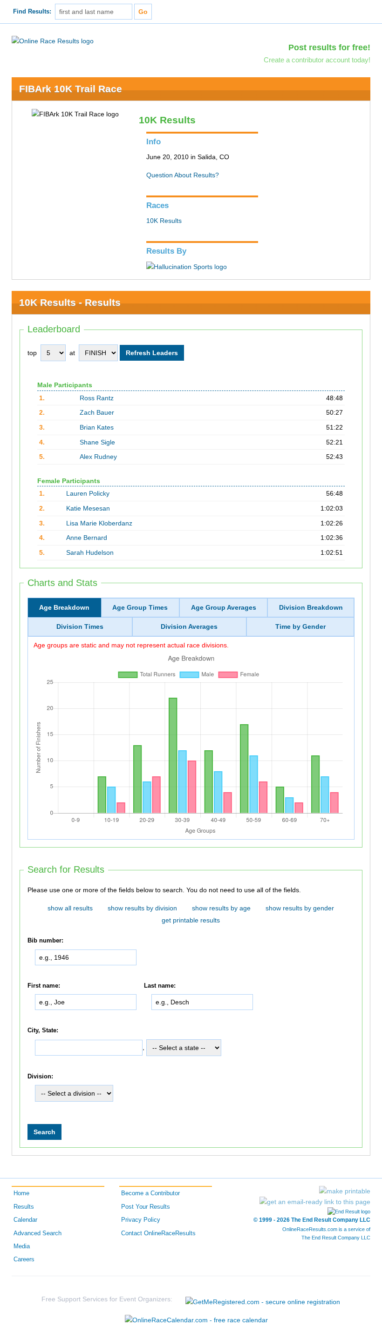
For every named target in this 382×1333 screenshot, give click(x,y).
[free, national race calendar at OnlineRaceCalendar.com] (196, 1320)
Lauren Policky (87, 493)
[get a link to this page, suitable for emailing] (314, 1201)
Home (21, 1193)
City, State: (42, 1030)
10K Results (164, 220)
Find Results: (32, 11)
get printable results (191, 920)
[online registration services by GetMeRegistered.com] (262, 1299)
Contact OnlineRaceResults (158, 1233)
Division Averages (189, 626)
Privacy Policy (140, 1220)
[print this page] (344, 1191)
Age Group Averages (223, 607)
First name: (43, 986)
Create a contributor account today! (317, 60)
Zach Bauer (97, 412)
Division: (40, 1076)
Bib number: (45, 940)
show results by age (221, 908)
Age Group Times (140, 607)
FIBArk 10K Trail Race (70, 88)
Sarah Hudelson (90, 552)
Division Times (79, 626)
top (32, 353)
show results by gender (300, 908)
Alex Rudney (98, 456)
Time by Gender (300, 626)
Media (22, 1246)
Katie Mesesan (88, 508)
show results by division (142, 908)
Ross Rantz (97, 398)
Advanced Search (37, 1233)
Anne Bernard (86, 537)
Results (24, 1207)
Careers (24, 1259)
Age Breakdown (64, 607)
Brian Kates (97, 427)
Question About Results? (182, 175)
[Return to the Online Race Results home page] (53, 40)
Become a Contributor (150, 1193)
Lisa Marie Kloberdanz (99, 523)
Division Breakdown (311, 607)
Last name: (160, 986)
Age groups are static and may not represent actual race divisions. (131, 645)
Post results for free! (329, 47)
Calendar (25, 1220)
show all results (70, 908)
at (72, 353)
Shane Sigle (97, 442)
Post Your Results (145, 1207)
